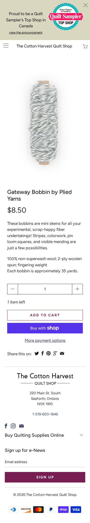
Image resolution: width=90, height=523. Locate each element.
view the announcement (25, 32)
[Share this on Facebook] (42, 353)
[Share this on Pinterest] (48, 353)
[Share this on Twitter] (37, 353)
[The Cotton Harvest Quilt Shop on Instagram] (13, 426)
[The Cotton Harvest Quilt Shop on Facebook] (6, 426)
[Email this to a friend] (62, 353)
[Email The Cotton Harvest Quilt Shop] (21, 426)
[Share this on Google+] (55, 353)
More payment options (45, 340)
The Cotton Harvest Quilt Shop (44, 46)
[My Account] (4, 45)
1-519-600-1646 (45, 414)
